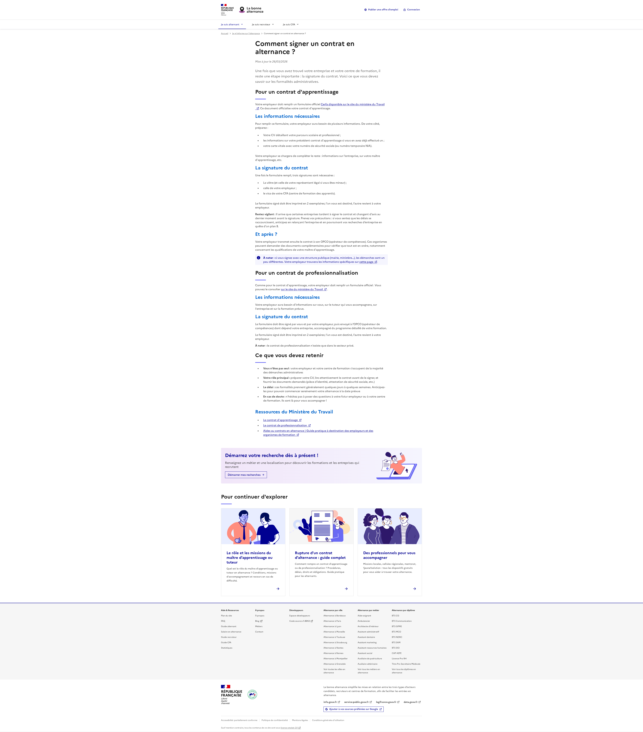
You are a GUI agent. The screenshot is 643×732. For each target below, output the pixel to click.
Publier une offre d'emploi (383, 9)
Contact (259, 631)
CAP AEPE (397, 653)
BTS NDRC (397, 636)
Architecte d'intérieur (368, 626)
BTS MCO (396, 631)
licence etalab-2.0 (289, 727)
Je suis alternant (230, 24)
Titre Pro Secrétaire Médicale (406, 663)
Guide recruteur (229, 636)
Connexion (413, 9)
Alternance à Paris (332, 620)
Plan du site (226, 615)
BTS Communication (402, 620)
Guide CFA (226, 642)
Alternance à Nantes (333, 647)
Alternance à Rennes (333, 653)
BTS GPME (397, 626)
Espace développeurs (299, 615)
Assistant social (365, 653)
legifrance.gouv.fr (386, 702)
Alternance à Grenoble (335, 663)
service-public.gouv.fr (356, 702)
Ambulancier (364, 620)
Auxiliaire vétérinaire (367, 663)
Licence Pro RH (399, 658)
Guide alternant (228, 626)
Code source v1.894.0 (299, 620)
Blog (257, 620)
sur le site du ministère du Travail (302, 289)
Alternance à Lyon (332, 626)
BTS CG (395, 615)
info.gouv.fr (330, 702)
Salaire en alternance (231, 631)
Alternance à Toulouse (334, 636)
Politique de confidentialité (275, 720)
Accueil (224, 33)
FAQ (223, 620)
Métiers (258, 626)
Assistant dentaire (366, 636)
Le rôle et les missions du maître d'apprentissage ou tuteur (249, 557)
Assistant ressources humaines (372, 647)
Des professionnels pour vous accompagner (389, 555)
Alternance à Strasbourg (335, 642)
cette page (366, 261)
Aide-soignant (364, 615)
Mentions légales (300, 720)
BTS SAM (396, 642)
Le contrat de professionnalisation (285, 425)
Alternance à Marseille (334, 631)
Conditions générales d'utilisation (328, 720)
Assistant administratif (368, 631)
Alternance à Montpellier (336, 658)
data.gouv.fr (411, 702)
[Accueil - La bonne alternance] (252, 694)
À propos (259, 615)
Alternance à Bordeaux (335, 615)
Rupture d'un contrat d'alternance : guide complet (320, 555)
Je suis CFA (289, 24)
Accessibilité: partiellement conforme (239, 720)
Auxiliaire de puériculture (370, 658)
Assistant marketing (367, 642)
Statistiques (226, 647)
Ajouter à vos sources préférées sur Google (353, 709)
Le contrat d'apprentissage (280, 420)
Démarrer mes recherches (244, 475)
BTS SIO (396, 647)
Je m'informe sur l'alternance (246, 33)
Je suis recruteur (261, 24)
